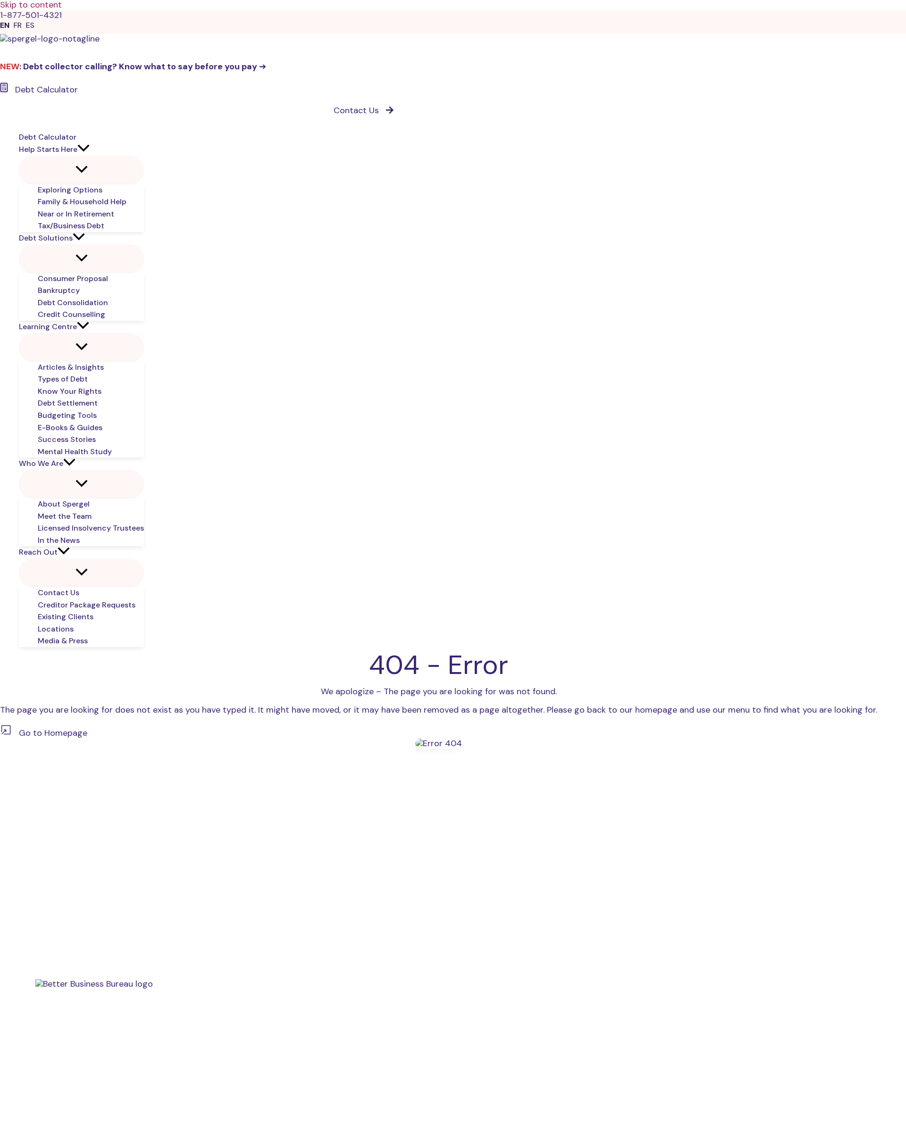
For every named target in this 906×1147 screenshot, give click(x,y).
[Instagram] (841, 966)
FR (18, 25)
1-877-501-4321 (47, 917)
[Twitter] (821, 966)
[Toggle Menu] (81, 170)
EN (4, 25)
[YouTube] (780, 966)
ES (30, 25)
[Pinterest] (881, 966)
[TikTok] (861, 966)
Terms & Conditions (78, 1081)
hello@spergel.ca (50, 954)
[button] (83, 149)
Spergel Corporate (77, 1070)
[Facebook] (800, 966)
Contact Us (58, 1061)
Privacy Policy (66, 1091)
